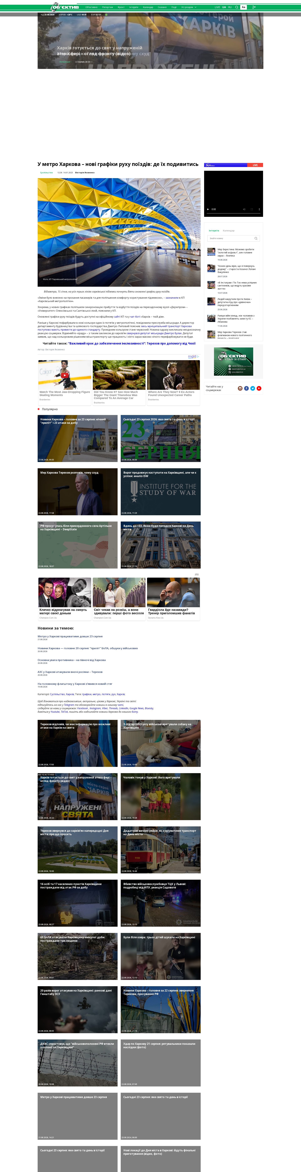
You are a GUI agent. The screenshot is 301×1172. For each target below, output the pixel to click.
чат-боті (135, 316)
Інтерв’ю (133, 7)
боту (135, 711)
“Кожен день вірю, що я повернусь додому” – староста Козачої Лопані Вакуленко (237, 269)
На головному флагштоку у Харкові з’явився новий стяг (75, 684)
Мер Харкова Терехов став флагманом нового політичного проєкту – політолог (235, 335)
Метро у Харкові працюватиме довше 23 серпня (70, 636)
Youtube (55, 711)
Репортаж (107, 7)
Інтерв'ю (214, 230)
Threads (113, 708)
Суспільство (66, 61)
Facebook (82, 708)
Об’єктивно (91, 7)
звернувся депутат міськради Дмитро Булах (154, 333)
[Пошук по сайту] (236, 7)
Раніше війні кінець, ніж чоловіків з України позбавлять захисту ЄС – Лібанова (236, 318)
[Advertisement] (150, 91)
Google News (136, 708)
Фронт (121, 7)
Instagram (95, 708)
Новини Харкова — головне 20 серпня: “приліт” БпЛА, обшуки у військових (88, 648)
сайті (117, 316)
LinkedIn (123, 708)
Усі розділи (187, 7)
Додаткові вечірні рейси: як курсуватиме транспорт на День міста (103, 51)
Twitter (252, 388)
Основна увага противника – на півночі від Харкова (72, 660)
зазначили (172, 297)
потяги (106, 694)
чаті (120, 705)
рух (113, 694)
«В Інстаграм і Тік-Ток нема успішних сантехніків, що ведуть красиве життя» (237, 285)
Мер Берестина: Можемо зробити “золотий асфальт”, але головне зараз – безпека (236, 252)
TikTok (64, 711)
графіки (86, 694)
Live (217, 7)
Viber (105, 708)
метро (96, 694)
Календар (148, 7)
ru (230, 7)
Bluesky (149, 708)
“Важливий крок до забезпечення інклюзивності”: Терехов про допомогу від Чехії (131, 343)
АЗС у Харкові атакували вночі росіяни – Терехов (70, 672)
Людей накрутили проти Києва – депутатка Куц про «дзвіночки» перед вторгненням (235, 302)
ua (224, 7)
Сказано (162, 7)
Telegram (69, 705)
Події (174, 7)
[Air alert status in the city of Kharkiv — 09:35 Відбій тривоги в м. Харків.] (106, 14)
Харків (70, 694)
